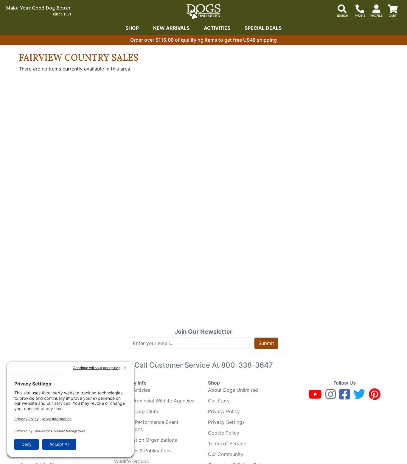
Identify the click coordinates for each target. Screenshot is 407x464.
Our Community (225, 454)
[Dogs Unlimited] (203, 11)
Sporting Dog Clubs (136, 411)
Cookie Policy (223, 433)
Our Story (219, 401)
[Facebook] (345, 397)
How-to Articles (132, 390)
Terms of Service (227, 443)
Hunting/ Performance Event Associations (146, 425)
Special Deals (263, 28)
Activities (217, 28)
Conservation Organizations (145, 440)
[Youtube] (315, 397)
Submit (266, 343)
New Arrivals (171, 28)
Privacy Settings (226, 422)
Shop (132, 28)
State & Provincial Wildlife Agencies (154, 401)
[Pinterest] (374, 397)
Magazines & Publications (143, 451)
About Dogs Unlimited (233, 390)
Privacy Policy (224, 411)
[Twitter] (359, 397)
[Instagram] (331, 397)
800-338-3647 (247, 365)
